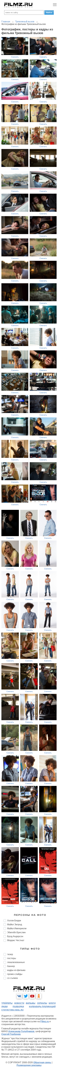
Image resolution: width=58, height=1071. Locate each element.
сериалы (42, 1003)
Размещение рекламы (29, 1065)
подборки (18, 1006)
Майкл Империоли (16, 928)
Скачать (15, 57)
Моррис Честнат (15, 940)
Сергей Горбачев (11, 1034)
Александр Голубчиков (21, 1031)
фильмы (30, 1003)
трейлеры (7, 1003)
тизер (10, 954)
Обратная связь (42, 1062)
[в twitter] (25, 996)
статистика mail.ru (12, 1010)
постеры (11, 958)
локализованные (16, 962)
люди (4, 1006)
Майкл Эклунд (14, 924)
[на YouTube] (32, 996)
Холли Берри (14, 920)
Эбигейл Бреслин (16, 932)
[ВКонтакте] (19, 996)
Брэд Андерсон (15, 936)
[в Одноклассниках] (38, 996)
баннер (11, 966)
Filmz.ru (44, 1021)
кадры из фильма (16, 970)
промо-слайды (14, 974)
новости (19, 1003)
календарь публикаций (42, 1006)
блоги (52, 1003)
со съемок (12, 978)
